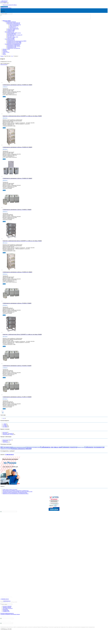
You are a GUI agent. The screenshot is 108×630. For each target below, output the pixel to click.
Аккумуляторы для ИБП (9, 38)
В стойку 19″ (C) (12, 26)
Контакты (4, 50)
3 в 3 (12, 56)
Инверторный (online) (7, 439)
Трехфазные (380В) (11, 30)
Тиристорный (5, 441)
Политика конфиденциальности (7, 613)
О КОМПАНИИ (6, 610)
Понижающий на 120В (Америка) (13, 46)
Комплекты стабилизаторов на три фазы (19, 447)
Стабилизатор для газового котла (33, 447)
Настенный (5, 432)
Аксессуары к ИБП (11, 37)
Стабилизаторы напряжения (10, 21)
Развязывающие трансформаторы (13, 48)
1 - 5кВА (4, 423)
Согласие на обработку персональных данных (10, 614)
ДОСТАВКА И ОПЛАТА (8, 608)
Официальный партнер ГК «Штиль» (10, 4)
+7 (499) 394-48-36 (9, 454)
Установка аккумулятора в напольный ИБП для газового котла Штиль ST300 (17, 491)
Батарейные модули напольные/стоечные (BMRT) (16, 40)
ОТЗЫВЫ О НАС (6, 611)
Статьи (4, 53)
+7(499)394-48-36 (4, 599)
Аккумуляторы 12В (11, 39)
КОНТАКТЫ (5, 609)
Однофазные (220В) (11, 29)
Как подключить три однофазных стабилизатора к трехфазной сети (16, 490)
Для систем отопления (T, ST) (15, 24)
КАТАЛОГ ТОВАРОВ (7, 606)
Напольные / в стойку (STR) (12, 36)
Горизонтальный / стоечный (8, 434)
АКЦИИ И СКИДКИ (7, 607)
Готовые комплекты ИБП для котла (14, 32)
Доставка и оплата (6, 49)
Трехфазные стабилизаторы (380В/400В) (21, 448)
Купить (4, 96)
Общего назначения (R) (13, 25)
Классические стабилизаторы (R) (13, 23)
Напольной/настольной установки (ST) (14, 34)
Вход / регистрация (4, 6)
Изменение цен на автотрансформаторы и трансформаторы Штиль (15, 493)
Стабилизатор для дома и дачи (51, 447)
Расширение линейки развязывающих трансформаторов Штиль (15, 492)
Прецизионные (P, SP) (13, 27)
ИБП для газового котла (6, 447)
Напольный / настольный (7, 433)
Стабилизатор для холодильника (6, 448)
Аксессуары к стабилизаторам (13, 28)
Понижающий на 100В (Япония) (13, 45)
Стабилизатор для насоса (80, 447)
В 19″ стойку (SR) (10, 35)
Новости (4, 54)
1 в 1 (3, 418)
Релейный (5, 440)
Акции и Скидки (6, 52)
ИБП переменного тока (9, 31)
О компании (5, 51)
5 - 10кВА (4, 424)
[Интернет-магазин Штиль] (45, 18)
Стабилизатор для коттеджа (69, 447)
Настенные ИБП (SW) (11, 33)
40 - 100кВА (5, 426)
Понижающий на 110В (11, 47)
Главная (1, 56)
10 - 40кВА (5, 425)
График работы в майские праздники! (10, 489)
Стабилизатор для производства (94, 447)
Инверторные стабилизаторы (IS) (13, 22)
